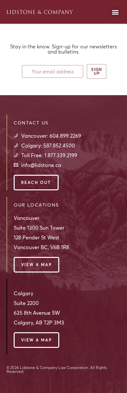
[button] (115, 11)
